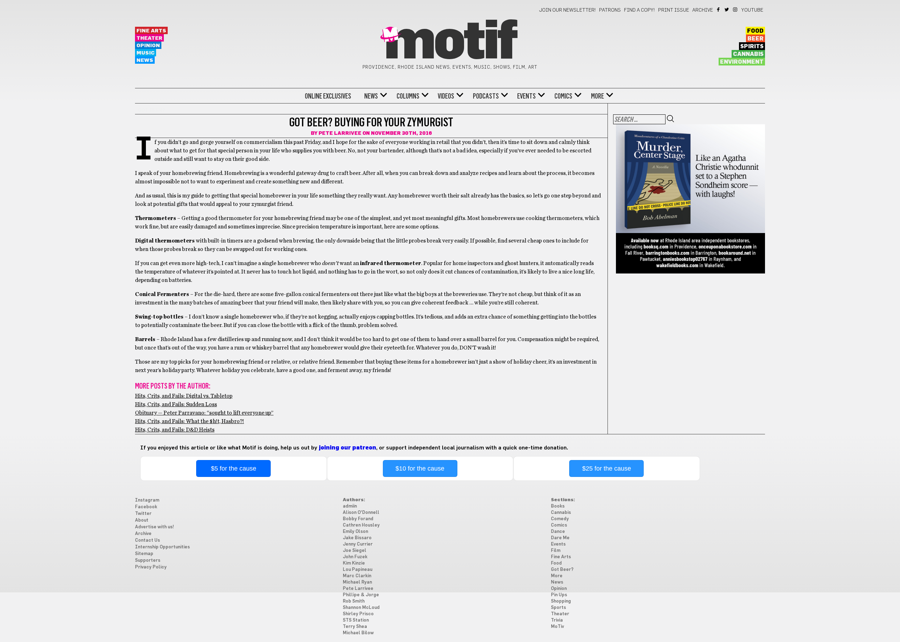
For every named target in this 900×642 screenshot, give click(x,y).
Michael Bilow (358, 633)
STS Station (356, 620)
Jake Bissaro (357, 538)
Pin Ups (559, 595)
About (141, 520)
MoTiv (557, 626)
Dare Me (560, 538)
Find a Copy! (639, 10)
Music (145, 53)
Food (755, 31)
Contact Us (147, 540)
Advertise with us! (154, 527)
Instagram (735, 9)
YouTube (752, 10)
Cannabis (748, 54)
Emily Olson (355, 531)
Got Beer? (562, 569)
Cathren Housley (361, 525)
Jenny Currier (358, 544)
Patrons (610, 10)
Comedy (560, 519)
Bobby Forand (358, 519)
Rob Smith (354, 601)
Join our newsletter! (567, 10)
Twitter (727, 9)
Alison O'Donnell (361, 512)
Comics (563, 96)
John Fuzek (355, 557)
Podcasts (486, 96)
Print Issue (673, 10)
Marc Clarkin (357, 576)
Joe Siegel (354, 550)
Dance (558, 531)
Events (526, 96)
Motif (450, 42)
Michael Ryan (357, 582)
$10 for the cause (420, 468)
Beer (755, 39)
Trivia (557, 620)
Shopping (561, 601)
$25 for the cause (606, 468)
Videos (446, 96)
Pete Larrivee (340, 133)
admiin (350, 506)
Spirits (752, 46)
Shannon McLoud (361, 607)
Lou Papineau (357, 569)
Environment (742, 62)
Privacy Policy (151, 567)
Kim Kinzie (354, 563)
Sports (558, 607)
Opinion (148, 45)
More (597, 96)
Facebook (718, 9)
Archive (702, 10)
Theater (149, 38)
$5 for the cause (233, 468)
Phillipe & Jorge (361, 595)
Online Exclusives (328, 96)
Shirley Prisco (358, 614)
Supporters (147, 560)
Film (555, 550)
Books (558, 506)
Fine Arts (151, 30)
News (144, 60)
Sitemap (144, 554)
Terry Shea (355, 626)
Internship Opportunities (162, 547)
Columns (408, 96)
